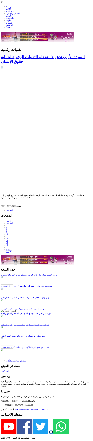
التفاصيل (9, 210)
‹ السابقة (9, 223)
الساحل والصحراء (13, 13)
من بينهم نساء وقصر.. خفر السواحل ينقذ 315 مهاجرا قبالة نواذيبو (26, 286)
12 (7, 238)
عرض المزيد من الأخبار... (16, 361)
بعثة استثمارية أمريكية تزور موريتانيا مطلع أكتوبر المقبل (23, 336)
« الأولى (9, 221)
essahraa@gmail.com (39, 409)
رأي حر (9, 16)
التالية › (9, 250)
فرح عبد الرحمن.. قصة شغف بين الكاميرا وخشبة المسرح (23, 309)
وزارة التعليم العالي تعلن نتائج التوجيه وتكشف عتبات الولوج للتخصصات (29, 275)
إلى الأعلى (5, 371)
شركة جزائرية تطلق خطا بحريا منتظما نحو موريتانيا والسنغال (25, 325)
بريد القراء (10, 11)
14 (7, 243)
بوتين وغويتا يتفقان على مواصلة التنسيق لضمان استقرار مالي (25, 297)
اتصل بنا (9, 23)
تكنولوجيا (9, 20)
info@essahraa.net (22, 409)
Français (9, 27)
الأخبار (8, 9)
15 (7, 245)
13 (7, 241)
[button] (2, 2)
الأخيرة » (9, 252)
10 (7, 234)
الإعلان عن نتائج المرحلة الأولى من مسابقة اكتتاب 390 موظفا (25, 347)
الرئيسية (9, 6)
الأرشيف (9, 25)
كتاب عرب (10, 18)
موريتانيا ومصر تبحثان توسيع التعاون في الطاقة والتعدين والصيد (26, 313)
